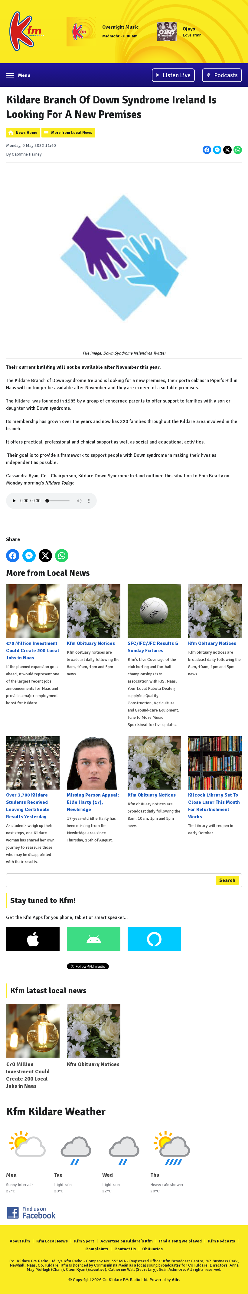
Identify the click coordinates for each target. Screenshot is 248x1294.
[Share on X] (227, 150)
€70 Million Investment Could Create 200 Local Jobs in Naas (32, 650)
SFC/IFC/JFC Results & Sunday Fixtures (153, 646)
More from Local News (71, 132)
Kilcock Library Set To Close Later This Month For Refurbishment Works (214, 806)
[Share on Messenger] (217, 150)
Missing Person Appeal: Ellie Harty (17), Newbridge (93, 802)
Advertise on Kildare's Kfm (126, 1241)
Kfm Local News (52, 1241)
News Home (26, 132)
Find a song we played (180, 1241)
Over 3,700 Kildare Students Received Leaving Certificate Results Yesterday (28, 806)
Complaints (96, 1248)
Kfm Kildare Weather (56, 1112)
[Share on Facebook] (207, 150)
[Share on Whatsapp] (237, 150)
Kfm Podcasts (221, 1241)
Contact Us (125, 1248)
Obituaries (152, 1248)
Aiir (175, 1279)
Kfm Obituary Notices (91, 643)
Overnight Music (120, 27)
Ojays (189, 29)
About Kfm (20, 1241)
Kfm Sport (84, 1241)
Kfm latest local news (48, 991)
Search (227, 880)
